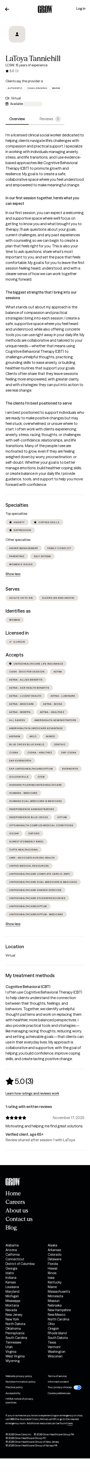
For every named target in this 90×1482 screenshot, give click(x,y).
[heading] (19, 1081)
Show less (13, 574)
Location (15, 946)
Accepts (15, 655)
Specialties (17, 505)
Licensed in (17, 633)
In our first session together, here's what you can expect (42, 201)
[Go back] (7, 9)
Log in (80, 8)
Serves (13, 589)
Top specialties (16, 514)
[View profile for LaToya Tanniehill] (17, 37)
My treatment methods (30, 975)
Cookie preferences (59, 1393)
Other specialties (18, 540)
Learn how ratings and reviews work (32, 1093)
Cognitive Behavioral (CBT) (28, 986)
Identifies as (18, 611)
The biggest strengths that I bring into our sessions (41, 295)
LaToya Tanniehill (33, 58)
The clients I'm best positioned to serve (39, 403)
